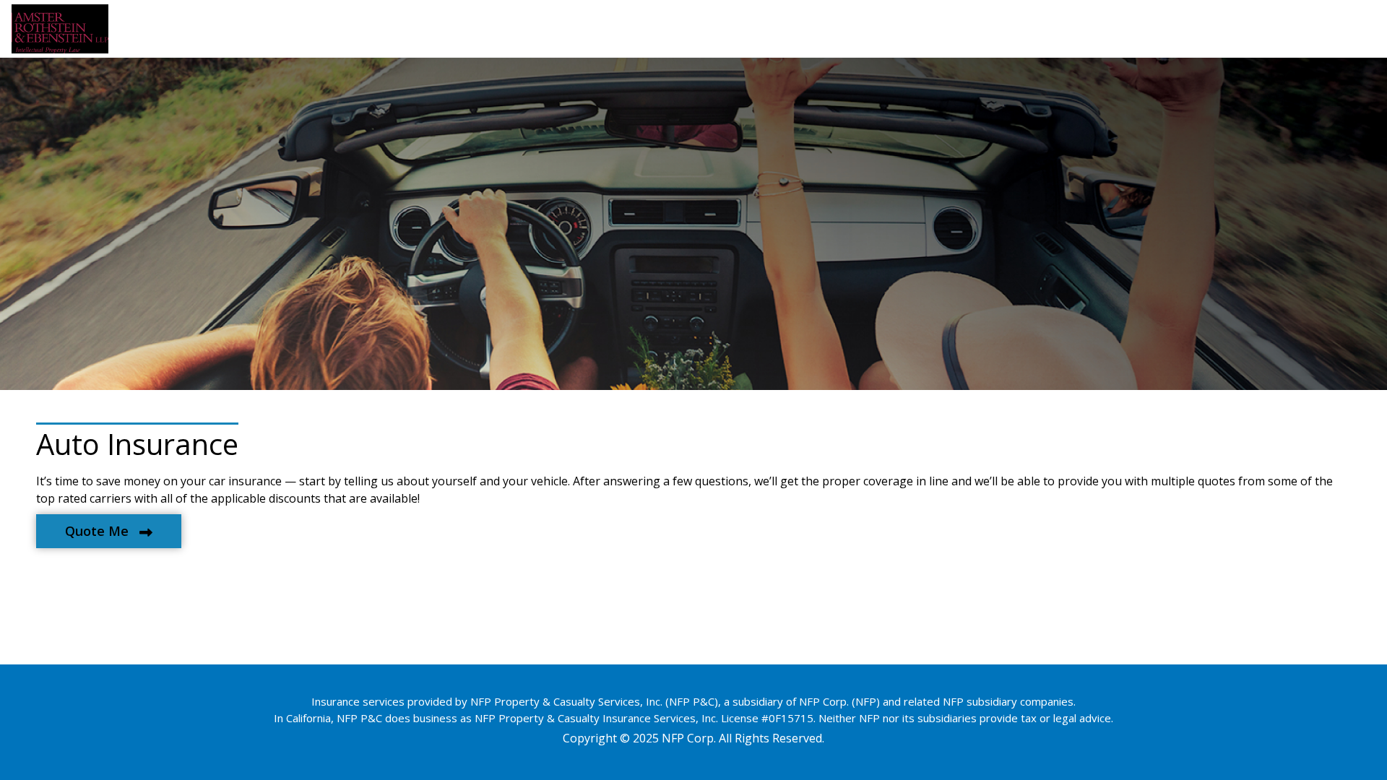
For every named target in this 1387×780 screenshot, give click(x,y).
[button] (108, 531)
